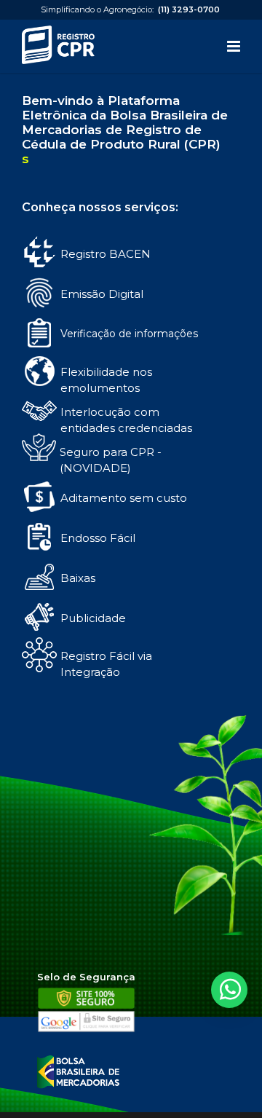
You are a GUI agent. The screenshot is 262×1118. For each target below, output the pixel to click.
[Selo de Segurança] (86, 1029)
